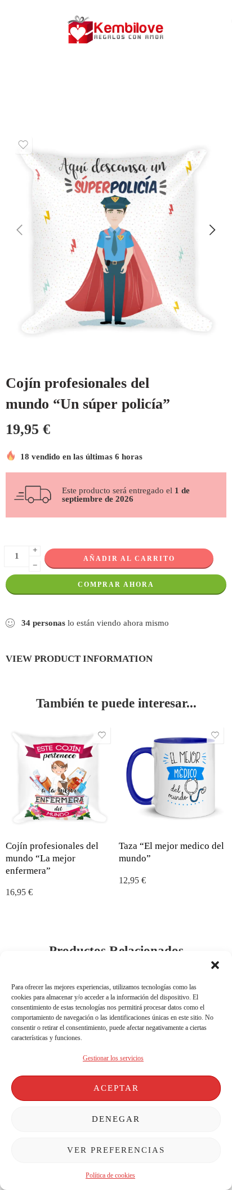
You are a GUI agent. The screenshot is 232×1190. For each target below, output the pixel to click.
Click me (71, 79)
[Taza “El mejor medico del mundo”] (172, 777)
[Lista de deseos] (23, 145)
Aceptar (116, 1087)
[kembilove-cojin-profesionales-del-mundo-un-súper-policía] (116, 240)
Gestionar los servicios (113, 1058)
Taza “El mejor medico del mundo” (171, 852)
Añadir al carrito (129, 559)
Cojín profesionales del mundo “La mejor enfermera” (52, 857)
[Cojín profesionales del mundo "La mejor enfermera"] (59, 777)
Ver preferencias (116, 1149)
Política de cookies (110, 1175)
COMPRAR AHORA (116, 585)
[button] (215, 965)
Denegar (116, 1118)
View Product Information (79, 658)
